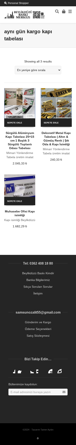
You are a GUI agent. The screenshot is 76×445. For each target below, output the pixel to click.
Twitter (30, 370)
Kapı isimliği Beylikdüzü (19, 220)
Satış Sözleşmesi (38, 335)
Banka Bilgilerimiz (38, 280)
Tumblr (58, 370)
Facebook (21, 370)
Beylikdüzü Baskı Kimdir (38, 273)
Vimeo (39, 370)
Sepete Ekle (14, 123)
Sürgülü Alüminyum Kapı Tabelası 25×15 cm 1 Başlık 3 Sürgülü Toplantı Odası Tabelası (19, 140)
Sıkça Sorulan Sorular (38, 286)
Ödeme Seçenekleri (38, 329)
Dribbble (11, 370)
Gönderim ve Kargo (38, 322)
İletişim (38, 293)
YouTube (49, 370)
